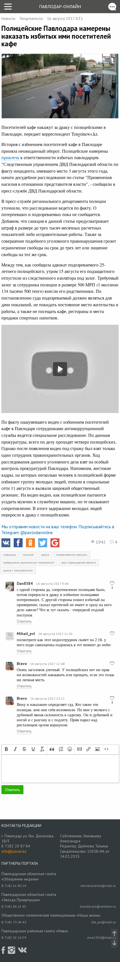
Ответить (24, 621)
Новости (8, 18)
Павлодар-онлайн (60, 6)
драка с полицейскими (18, 570)
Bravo (22, 663)
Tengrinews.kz (31, 18)
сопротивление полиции (71, 555)
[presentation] (6, 750)
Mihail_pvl (26, 633)
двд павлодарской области (78, 562)
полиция (28, 555)
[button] (6, 749)
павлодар (9, 555)
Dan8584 (25, 583)
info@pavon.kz (14, 851)
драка (45, 555)
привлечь (10, 157)
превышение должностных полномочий (28, 562)
